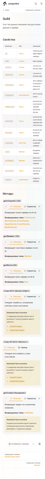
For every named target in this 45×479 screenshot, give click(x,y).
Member (22, 152)
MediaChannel (11, 227)
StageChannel (10, 224)
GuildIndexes (23, 180)
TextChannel (29, 218)
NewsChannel (10, 221)
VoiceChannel (24, 95)
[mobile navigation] (41, 3)
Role (26, 282)
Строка (21, 61)
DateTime (22, 143)
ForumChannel (23, 224)
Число (21, 54)
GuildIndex (28, 413)
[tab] (16, 206)
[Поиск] (36, 3)
